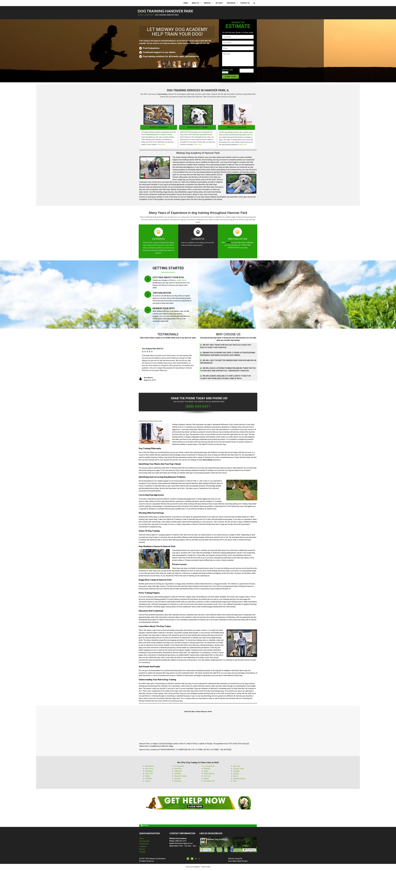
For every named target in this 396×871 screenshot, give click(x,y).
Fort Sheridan (179, 766)
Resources (231, 3)
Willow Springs (209, 774)
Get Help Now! (144, 841)
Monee (206, 779)
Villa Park (207, 776)
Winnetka (177, 774)
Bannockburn (149, 766)
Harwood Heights (180, 776)
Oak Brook (178, 769)
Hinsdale (177, 779)
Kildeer (147, 776)
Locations (148, 15)
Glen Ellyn (148, 779)
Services (207, 3)
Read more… (161, 144)
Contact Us (245, 3)
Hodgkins (236, 771)
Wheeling (177, 781)
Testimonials (143, 844)
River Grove (149, 769)
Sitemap (142, 852)
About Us (195, 3)
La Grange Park (209, 766)
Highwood (178, 771)
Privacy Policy (205, 867)
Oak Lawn (236, 766)
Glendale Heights (239, 779)
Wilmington (149, 771)
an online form (180, 280)
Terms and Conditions (193, 867)
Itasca (206, 771)
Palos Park (149, 774)
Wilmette (207, 769)
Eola (234, 781)
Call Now (145, 826)
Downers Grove (238, 769)
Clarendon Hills (209, 781)
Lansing (236, 774)
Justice (147, 781)
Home (185, 3)
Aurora (235, 776)
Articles (142, 849)
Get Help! (219, 3)
